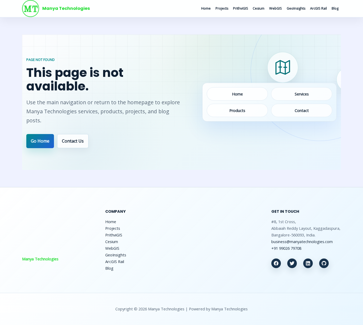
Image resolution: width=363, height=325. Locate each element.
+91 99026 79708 (286, 248)
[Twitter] (292, 263)
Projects (222, 8)
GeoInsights (296, 8)
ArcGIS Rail (318, 8)
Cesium (258, 8)
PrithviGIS (240, 8)
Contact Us (73, 141)
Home (206, 8)
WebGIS (275, 8)
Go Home (40, 141)
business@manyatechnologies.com (302, 241)
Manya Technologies (66, 8)
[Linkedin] (308, 263)
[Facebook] (276, 263)
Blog (335, 8)
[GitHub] (324, 263)
